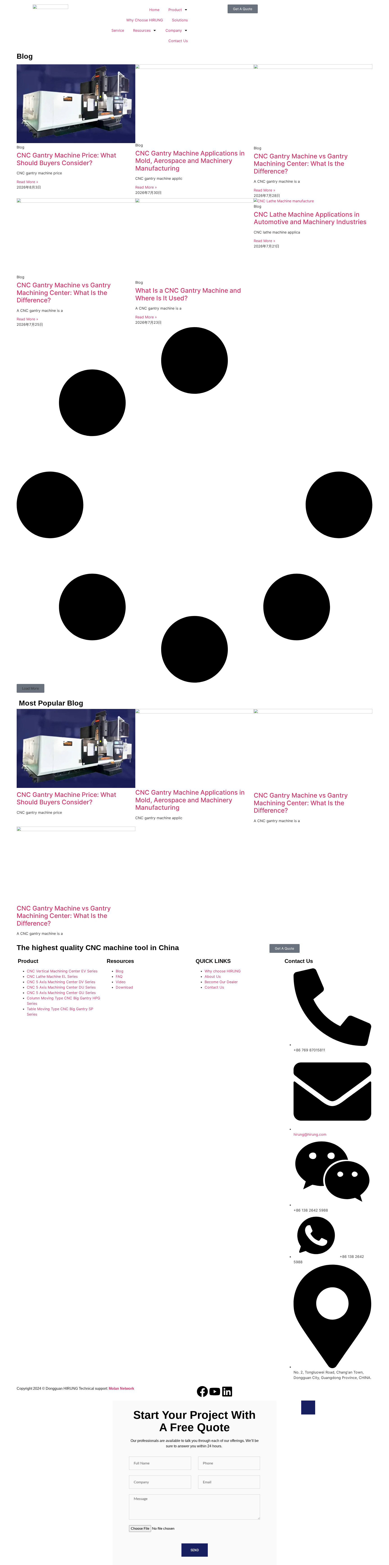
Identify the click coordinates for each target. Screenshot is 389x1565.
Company (173, 30)
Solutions (180, 20)
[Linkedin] (227, 1391)
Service (117, 30)
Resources (142, 30)
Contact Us (178, 40)
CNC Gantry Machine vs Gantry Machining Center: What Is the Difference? (301, 163)
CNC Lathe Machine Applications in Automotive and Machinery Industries (310, 218)
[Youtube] (214, 1391)
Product (175, 9)
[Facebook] (202, 1391)
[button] (30, 688)
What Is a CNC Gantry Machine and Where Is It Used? (188, 294)
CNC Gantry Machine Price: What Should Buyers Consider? (66, 159)
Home (154, 9)
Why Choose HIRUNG (144, 20)
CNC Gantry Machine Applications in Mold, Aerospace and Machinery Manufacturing (190, 160)
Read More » (27, 182)
